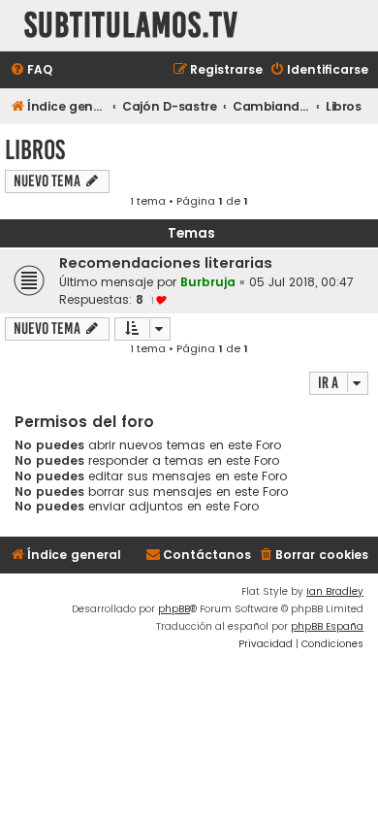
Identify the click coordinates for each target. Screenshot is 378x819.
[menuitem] (31, 70)
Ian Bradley (334, 591)
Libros (35, 150)
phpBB (174, 609)
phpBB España (327, 626)
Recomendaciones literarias (165, 263)
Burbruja (208, 282)
